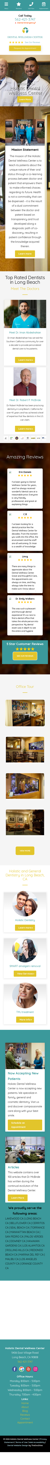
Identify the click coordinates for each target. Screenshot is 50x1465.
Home (25, 1403)
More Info (25, 1019)
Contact (25, 1418)
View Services (25, 973)
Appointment (25, 1422)
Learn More (25, 99)
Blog (25, 1410)
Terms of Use (21, 1442)
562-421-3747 (25, 19)
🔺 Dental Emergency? (25, 23)
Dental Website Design (17, 1445)
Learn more (25, 253)
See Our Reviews (25, 656)
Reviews (25, 1414)
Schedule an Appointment (18, 1124)
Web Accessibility (37, 1442)
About (25, 1407)
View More (25, 850)
